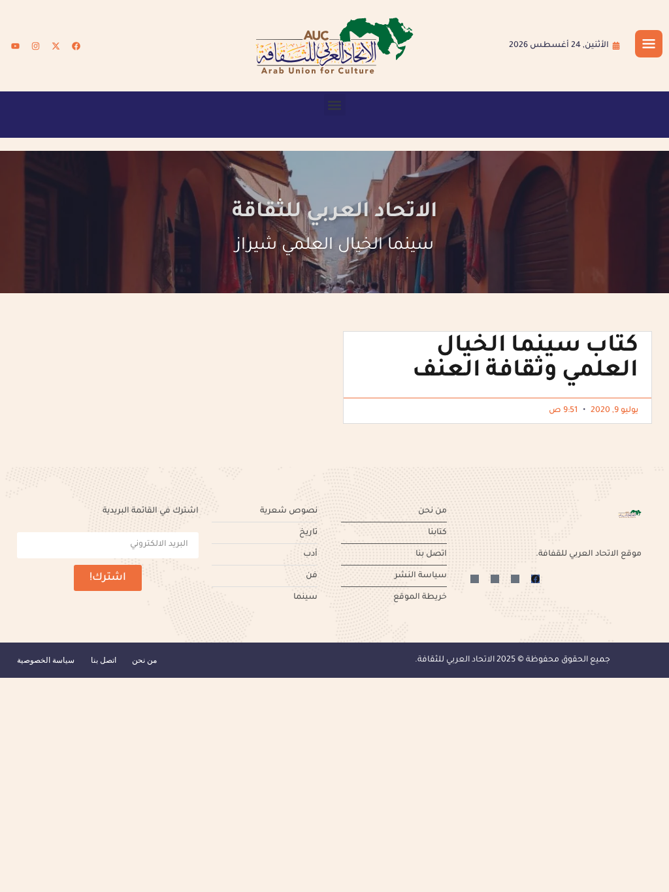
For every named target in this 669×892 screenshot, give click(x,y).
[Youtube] (15, 45)
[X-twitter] (55, 45)
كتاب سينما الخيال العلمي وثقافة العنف (525, 360)
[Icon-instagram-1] (495, 579)
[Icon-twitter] (515, 579)
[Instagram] (35, 45)
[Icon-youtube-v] (474, 579)
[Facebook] (75, 45)
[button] (335, 105)
